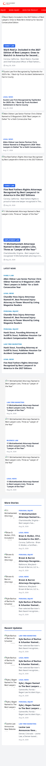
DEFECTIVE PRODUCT (30, 10)
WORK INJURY (14, 10)
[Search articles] (43, 3)
